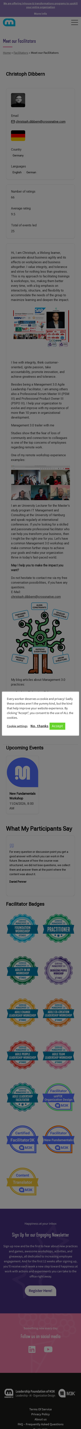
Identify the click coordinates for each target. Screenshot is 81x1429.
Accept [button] (57, 726)
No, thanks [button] (39, 726)
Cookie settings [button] (17, 726)
